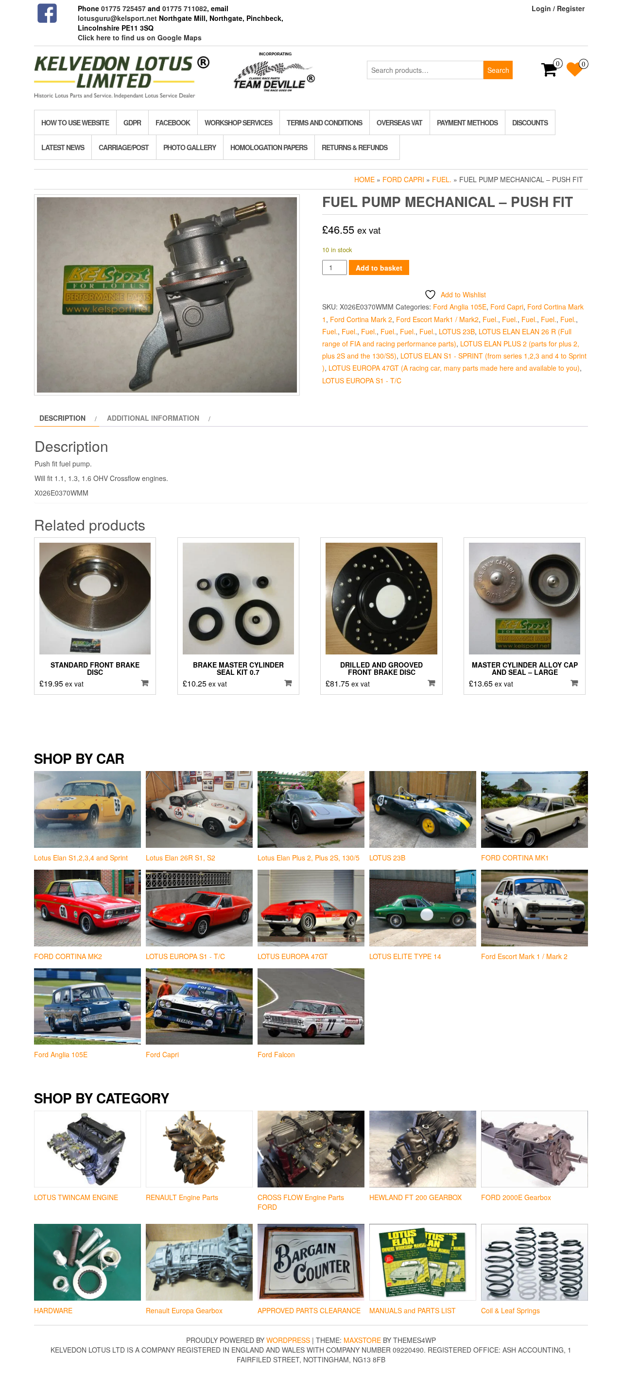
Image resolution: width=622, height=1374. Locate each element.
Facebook (173, 122)
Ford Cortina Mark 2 (361, 319)
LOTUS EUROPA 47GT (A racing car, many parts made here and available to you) (454, 368)
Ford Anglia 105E (459, 306)
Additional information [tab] (153, 418)
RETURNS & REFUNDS (354, 147)
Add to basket (379, 268)
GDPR (132, 122)
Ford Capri (403, 179)
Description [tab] (62, 418)
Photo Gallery (189, 147)
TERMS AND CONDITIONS (324, 122)
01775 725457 (123, 8)
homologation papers (268, 147)
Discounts (530, 122)
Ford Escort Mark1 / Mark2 (437, 319)
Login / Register (558, 8)
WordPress (288, 1340)
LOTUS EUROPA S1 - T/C (361, 380)
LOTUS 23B (457, 331)
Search (498, 70)
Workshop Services (238, 122)
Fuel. (441, 179)
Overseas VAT (399, 122)
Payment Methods (467, 122)
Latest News (62, 147)
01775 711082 (184, 8)
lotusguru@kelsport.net (117, 18)
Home (364, 179)
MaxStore (362, 1340)
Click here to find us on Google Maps (140, 37)
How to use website (75, 122)
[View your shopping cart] (549, 72)
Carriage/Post (124, 147)
